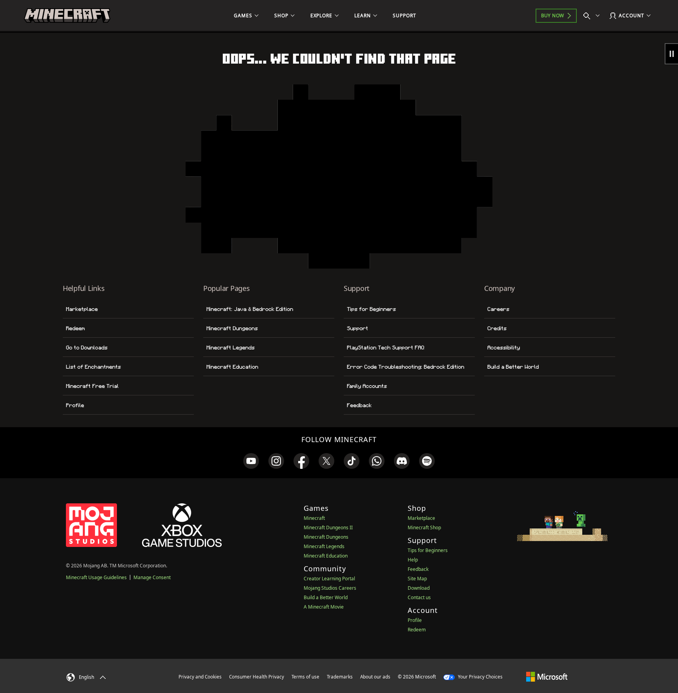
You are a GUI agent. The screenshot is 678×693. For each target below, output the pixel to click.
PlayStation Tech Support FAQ (385, 347)
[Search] (593, 15)
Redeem (75, 328)
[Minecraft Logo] (67, 15)
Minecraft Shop (424, 527)
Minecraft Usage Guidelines (96, 577)
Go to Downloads (87, 347)
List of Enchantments (93, 366)
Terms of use (305, 677)
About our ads (375, 677)
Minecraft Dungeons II (328, 527)
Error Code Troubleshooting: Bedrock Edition (405, 366)
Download (419, 588)
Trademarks (340, 677)
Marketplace (82, 309)
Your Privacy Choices (480, 677)
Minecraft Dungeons (232, 328)
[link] (251, 461)
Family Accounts (367, 386)
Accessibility (503, 347)
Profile (75, 405)
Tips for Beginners (371, 309)
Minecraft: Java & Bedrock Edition (249, 309)
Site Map (417, 578)
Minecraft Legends (230, 347)
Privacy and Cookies (200, 677)
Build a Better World (513, 366)
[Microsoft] (546, 676)
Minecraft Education (232, 366)
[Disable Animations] (671, 53)
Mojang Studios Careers (330, 588)
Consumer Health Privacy (256, 677)
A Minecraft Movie (324, 606)
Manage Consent (152, 577)
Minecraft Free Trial (92, 386)
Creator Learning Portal (329, 578)
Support (357, 328)
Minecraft (314, 518)
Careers (498, 309)
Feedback (359, 405)
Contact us (419, 597)
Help (413, 559)
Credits (497, 328)
